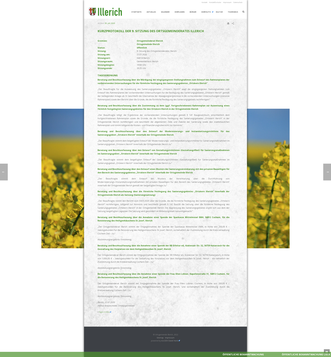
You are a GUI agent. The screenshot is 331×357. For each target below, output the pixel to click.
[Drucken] (228, 23)
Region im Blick (104, 312)
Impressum (169, 337)
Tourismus (233, 12)
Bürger (193, 12)
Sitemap (160, 337)
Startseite (136, 12)
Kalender (165, 12)
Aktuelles (151, 12)
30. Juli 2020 (110, 23)
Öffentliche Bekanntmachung (195, 354)
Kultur (219, 12)
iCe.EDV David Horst (169, 340)
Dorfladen (180, 12)
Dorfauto (206, 12)
